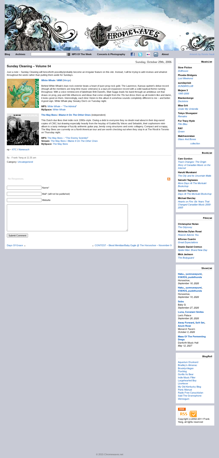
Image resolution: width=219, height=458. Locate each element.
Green (181, 131)
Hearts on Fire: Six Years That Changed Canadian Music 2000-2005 (194, 204)
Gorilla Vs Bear (186, 374)
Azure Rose (184, 325)
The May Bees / (74, 141)
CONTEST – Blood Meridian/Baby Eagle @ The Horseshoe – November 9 (133, 245)
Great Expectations (188, 242)
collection (195, 143)
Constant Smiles (194, 311)
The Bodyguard (186, 257)
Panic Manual (185, 389)
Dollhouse (183, 70)
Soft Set (199, 322)
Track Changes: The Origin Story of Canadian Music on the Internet (194, 165)
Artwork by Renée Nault (201, 54)
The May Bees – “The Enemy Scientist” (67, 138)
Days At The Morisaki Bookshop (195, 193)
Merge (67, 80)
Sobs (181, 301)
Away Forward (186, 322)
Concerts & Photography (111, 54)
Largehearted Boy (187, 380)
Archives (20, 54)
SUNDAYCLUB (185, 86)
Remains (182, 116)
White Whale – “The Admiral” (62, 106)
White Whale (48, 80)
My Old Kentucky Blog (189, 386)
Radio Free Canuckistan (190, 392)
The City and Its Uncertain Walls (194, 175)
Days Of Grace (15, 245)
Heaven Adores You (188, 234)
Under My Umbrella (188, 108)
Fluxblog (182, 371)
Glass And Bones (187, 139)
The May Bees (49, 115)
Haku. (181, 273)
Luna (181, 311)
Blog (7, 54)
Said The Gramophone (189, 395)
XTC (14, 149)
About (165, 54)
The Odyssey (185, 227)
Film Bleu (182, 124)
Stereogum (183, 398)
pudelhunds (195, 277)
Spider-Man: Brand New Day (192, 250)
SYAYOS (182, 277)
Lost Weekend (185, 78)
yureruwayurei (194, 273)
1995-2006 (183, 93)
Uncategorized (25, 162)
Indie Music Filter (186, 377)
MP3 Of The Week (82, 54)
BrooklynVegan (186, 368)
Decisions (183, 101)
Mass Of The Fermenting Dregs (192, 338)
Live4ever (183, 383)
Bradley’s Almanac (187, 365)
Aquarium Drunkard (188, 362)
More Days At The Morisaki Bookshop (192, 184)
